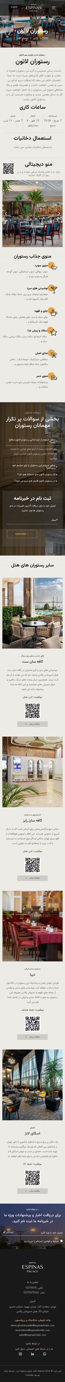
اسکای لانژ (32, 1133)
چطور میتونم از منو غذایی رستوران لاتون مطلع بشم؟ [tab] (32, 441)
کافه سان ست (32, 662)
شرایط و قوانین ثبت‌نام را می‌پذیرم (41, 1241)
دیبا (32, 975)
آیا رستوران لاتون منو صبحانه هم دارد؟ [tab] (36, 475)
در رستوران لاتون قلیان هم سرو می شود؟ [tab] (34, 481)
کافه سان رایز (32, 821)
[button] (6, 214)
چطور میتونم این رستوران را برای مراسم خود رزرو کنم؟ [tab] (33, 467)
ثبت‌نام (9, 1232)
